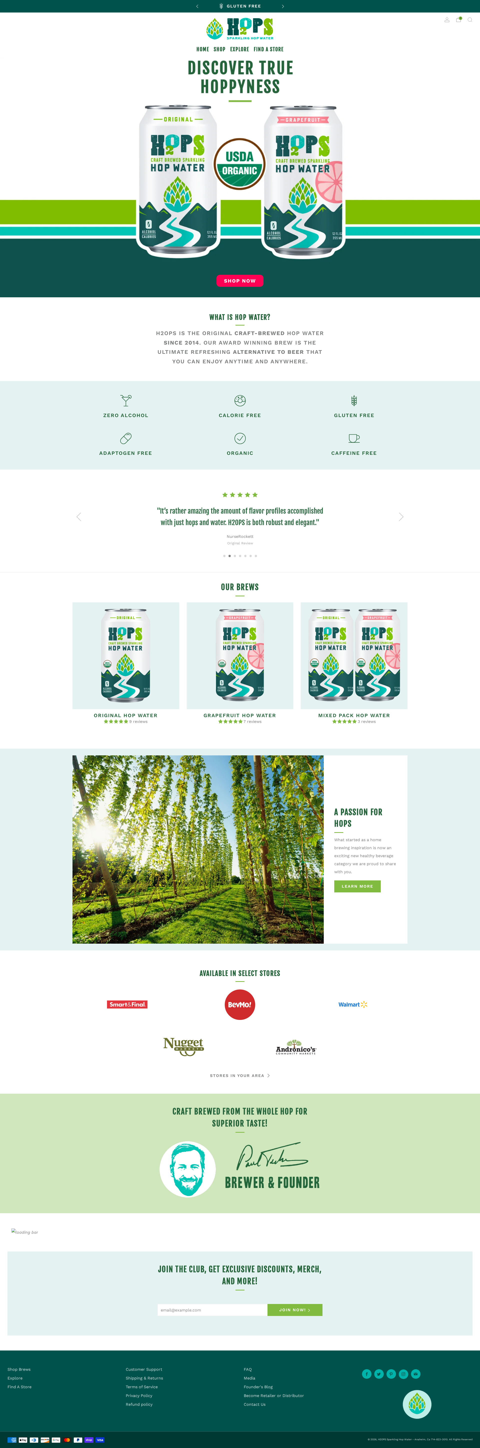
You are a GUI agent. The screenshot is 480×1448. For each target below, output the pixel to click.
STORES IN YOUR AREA (237, 1075)
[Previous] (197, 6)
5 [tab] (245, 556)
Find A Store (20, 1386)
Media (249, 1378)
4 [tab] (240, 556)
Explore (15, 1378)
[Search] (470, 19)
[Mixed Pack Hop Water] (354, 655)
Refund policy (139, 1404)
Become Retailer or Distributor (274, 1395)
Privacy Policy (139, 1395)
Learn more (357, 886)
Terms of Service (142, 1386)
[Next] (283, 6)
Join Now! (292, 1309)
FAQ (248, 1369)
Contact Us (255, 1404)
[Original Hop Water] (125, 655)
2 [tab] (229, 556)
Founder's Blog (258, 1386)
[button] (116, 721)
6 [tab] (251, 556)
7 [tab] (256, 556)
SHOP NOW (240, 281)
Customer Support (144, 1369)
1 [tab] (224, 556)
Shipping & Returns (144, 1378)
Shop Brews (19, 1369)
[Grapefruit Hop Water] (240, 655)
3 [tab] (235, 556)
